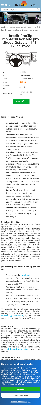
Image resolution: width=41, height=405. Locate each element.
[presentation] (5, 59)
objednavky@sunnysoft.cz (12, 316)
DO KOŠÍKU (21, 101)
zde (23, 384)
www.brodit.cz (27, 275)
